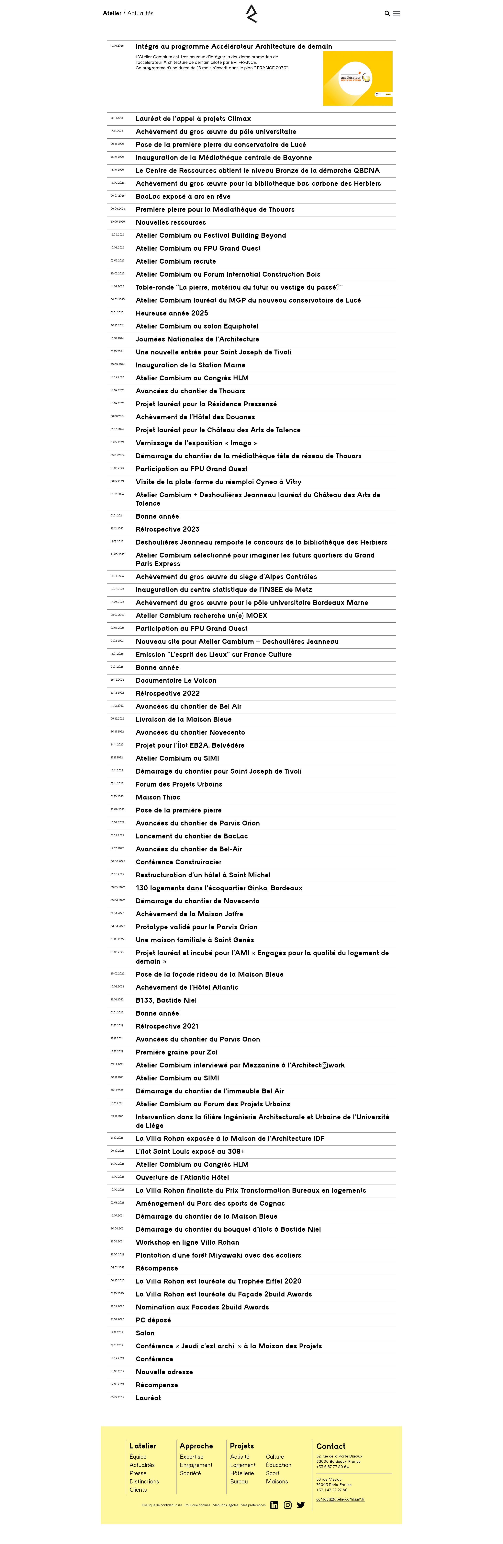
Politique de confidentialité (162, 1505)
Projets (242, 1447)
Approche (196, 1447)
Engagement (196, 1465)
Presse (138, 1474)
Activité (239, 1457)
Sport (273, 1474)
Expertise (191, 1457)
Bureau (239, 1482)
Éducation (278, 1465)
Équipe (138, 1457)
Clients (138, 1490)
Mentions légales (225, 1505)
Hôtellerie (242, 1474)
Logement (243, 1465)
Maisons (277, 1482)
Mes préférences (253, 1505)
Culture (275, 1457)
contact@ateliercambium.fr (340, 1499)
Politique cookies (197, 1505)
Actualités (142, 1465)
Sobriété (190, 1474)
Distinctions (144, 1482)
